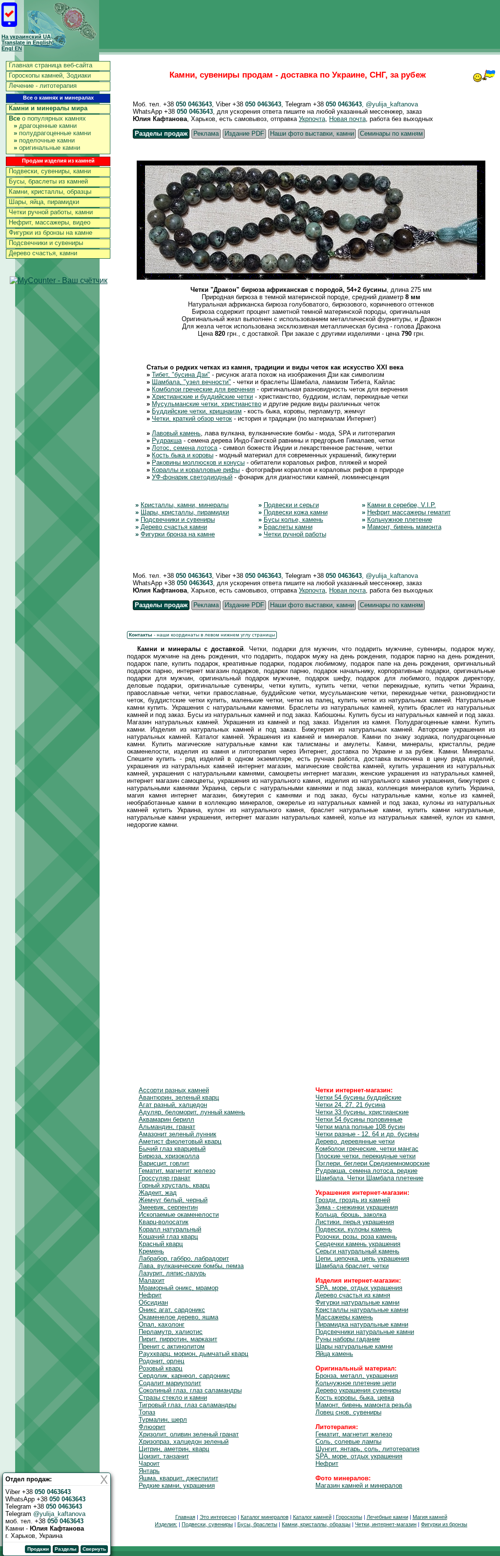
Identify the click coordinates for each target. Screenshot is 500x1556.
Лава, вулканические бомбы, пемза (191, 1265)
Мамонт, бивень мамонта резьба (363, 1405)
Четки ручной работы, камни (51, 212)
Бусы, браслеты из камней (48, 181)
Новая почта (347, 119)
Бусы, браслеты (257, 1524)
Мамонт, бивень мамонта (404, 527)
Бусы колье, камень (293, 519)
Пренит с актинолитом (172, 1346)
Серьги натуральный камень (357, 1251)
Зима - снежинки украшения (356, 1207)
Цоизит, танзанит (164, 1456)
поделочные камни (44, 140)
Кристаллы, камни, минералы (185, 505)
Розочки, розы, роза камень (356, 1236)
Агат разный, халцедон (173, 1104)
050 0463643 (194, 104)
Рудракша (167, 440)
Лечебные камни (387, 1517)
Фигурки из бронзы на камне (50, 232)
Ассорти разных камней (174, 1090)
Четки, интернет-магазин (386, 1524)
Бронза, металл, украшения (356, 1375)
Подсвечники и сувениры (46, 242)
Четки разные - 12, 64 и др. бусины (367, 1134)
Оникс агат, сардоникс (172, 1309)
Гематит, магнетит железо (177, 1170)
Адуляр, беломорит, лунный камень (192, 1112)
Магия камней (430, 1517)
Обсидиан (153, 1302)
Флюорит (152, 1427)
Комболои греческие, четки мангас (366, 1148)
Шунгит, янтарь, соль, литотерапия (367, 1449)
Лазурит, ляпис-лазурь (172, 1273)
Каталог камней (312, 1517)
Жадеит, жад (158, 1192)
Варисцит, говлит (164, 1163)
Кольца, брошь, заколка (350, 1214)
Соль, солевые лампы (348, 1441)
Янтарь (149, 1470)
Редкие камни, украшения (177, 1485)
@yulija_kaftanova (59, 1513)
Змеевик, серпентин (168, 1207)
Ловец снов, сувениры (348, 1412)
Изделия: (166, 1524)
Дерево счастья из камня (352, 1295)
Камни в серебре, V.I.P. (401, 505)
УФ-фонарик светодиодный (192, 477)
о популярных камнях (47, 118)
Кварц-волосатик (163, 1222)
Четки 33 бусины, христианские (362, 1112)
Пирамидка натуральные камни (361, 1324)
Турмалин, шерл (163, 1419)
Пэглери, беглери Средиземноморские (372, 1163)
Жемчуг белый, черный (173, 1200)
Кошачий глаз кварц (168, 1236)
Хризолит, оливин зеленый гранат (189, 1434)
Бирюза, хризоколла (169, 1156)
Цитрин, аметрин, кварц (174, 1449)
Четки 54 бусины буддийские (358, 1097)
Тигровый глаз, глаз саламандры (187, 1405)
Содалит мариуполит (170, 1383)
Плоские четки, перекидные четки (365, 1156)
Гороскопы (349, 1517)
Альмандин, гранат (167, 1126)
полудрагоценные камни (52, 133)
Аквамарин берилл (166, 1119)
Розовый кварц (160, 1368)
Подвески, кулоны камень (353, 1229)
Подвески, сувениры (207, 1524)
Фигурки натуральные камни (357, 1302)
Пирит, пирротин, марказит (178, 1339)
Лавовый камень (176, 433)
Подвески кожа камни (296, 512)
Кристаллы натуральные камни (361, 1309)
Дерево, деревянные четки (355, 1141)
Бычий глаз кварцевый (172, 1148)
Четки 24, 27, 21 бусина (350, 1104)
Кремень (151, 1251)
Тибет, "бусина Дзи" (181, 374)
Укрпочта (312, 119)
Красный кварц (161, 1244)
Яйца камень (334, 1353)
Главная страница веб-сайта (50, 65)
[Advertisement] (311, 945)
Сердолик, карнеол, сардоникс (184, 1375)
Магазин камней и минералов (358, 1485)
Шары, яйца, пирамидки (44, 201)
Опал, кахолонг (162, 1324)
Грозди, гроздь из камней (352, 1200)
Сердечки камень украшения (357, 1244)
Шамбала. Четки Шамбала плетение (369, 1178)
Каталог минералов (265, 1517)
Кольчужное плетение (399, 519)
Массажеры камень (344, 1317)
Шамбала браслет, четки (352, 1265)
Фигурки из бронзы (444, 1524)
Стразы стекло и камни (173, 1397)
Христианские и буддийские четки (202, 396)
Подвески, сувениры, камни (50, 171)
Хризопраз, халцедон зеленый (184, 1441)
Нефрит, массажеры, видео (49, 222)
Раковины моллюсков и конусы (198, 462)
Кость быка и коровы (182, 455)
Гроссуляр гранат (164, 1178)
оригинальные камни (47, 147)
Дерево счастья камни (174, 527)
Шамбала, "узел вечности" (191, 382)
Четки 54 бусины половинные (358, 1119)
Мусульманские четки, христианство (206, 404)
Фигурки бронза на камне (178, 534)
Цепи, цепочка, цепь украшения (362, 1258)
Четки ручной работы (295, 534)
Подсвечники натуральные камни (364, 1331)
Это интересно (218, 1517)
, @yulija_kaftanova (390, 104)
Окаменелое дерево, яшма (178, 1317)
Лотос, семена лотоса (184, 447)
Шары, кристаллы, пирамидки (185, 512)
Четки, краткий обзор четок (192, 418)
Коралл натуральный (170, 1229)
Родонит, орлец (161, 1361)
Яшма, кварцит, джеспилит (178, 1478)
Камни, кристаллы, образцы (50, 191)
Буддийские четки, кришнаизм (197, 411)
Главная (185, 1517)
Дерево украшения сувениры (358, 1390)
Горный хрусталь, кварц (174, 1185)
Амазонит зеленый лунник (177, 1134)
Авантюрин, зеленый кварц (179, 1097)
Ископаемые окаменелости (179, 1214)
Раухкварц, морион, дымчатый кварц (193, 1353)
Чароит (149, 1463)
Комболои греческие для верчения (203, 389)
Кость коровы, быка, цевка (354, 1397)
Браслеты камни (288, 527)
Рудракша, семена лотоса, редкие (366, 1170)
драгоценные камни (45, 125)
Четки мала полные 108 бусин (360, 1126)
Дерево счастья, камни (43, 253)
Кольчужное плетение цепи (355, 1383)
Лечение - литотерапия (43, 85)
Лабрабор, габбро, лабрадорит (184, 1258)
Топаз (147, 1412)
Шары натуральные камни (354, 1346)
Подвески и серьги (291, 505)
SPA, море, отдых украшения (358, 1287)
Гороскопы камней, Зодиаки (50, 75)
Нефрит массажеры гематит (409, 512)
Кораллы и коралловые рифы (196, 469)
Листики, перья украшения (354, 1222)
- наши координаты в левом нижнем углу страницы (202, 634)
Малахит (152, 1280)
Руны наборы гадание (347, 1339)
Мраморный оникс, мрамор (178, 1287)
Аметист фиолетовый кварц (180, 1141)
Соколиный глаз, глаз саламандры (190, 1390)
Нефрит (150, 1295)
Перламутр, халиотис (171, 1331)
